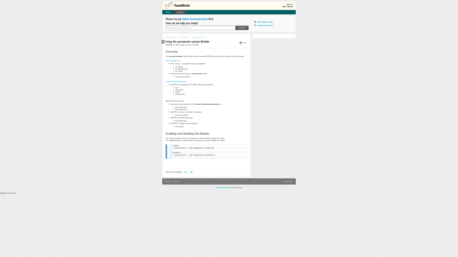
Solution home (171, 37)
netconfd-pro (184, 37)
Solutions (180, 12)
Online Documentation (195, 19)
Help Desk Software (224, 187)
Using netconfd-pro (199, 37)
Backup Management (173, 60)
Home (168, 12)
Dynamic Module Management (176, 81)
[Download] (224, 100)
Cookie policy (288, 181)
